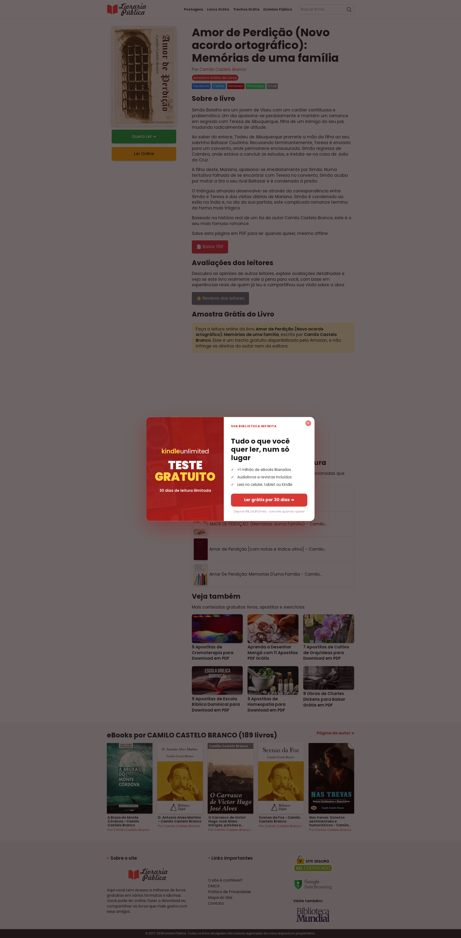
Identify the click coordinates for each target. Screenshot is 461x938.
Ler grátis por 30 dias (269, 500)
